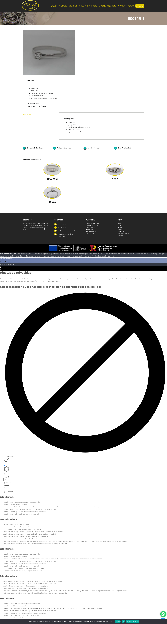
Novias (37, 106)
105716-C (52, 179)
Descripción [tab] (27, 114)
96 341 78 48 (62, 224)
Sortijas (43, 106)
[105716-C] (52, 165)
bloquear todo (10, 456)
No (123, 621)
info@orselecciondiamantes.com (69, 231)
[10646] (52, 188)
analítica (8, 483)
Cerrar (2, 262)
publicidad (9, 492)
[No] (165, 621)
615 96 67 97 (62, 227)
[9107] (114, 165)
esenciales (9, 465)
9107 (115, 179)
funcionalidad (10, 474)
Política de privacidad (133, 621)
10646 (52, 202)
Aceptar (118, 621)
